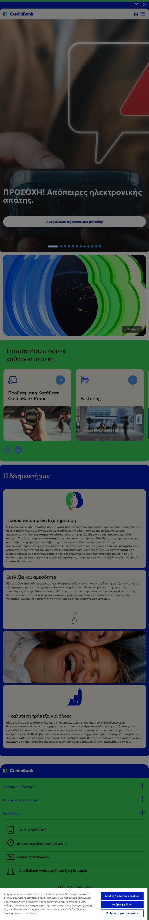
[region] (73, 904)
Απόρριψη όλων (122, 904)
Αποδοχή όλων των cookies (122, 896)
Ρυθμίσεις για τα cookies (122, 913)
